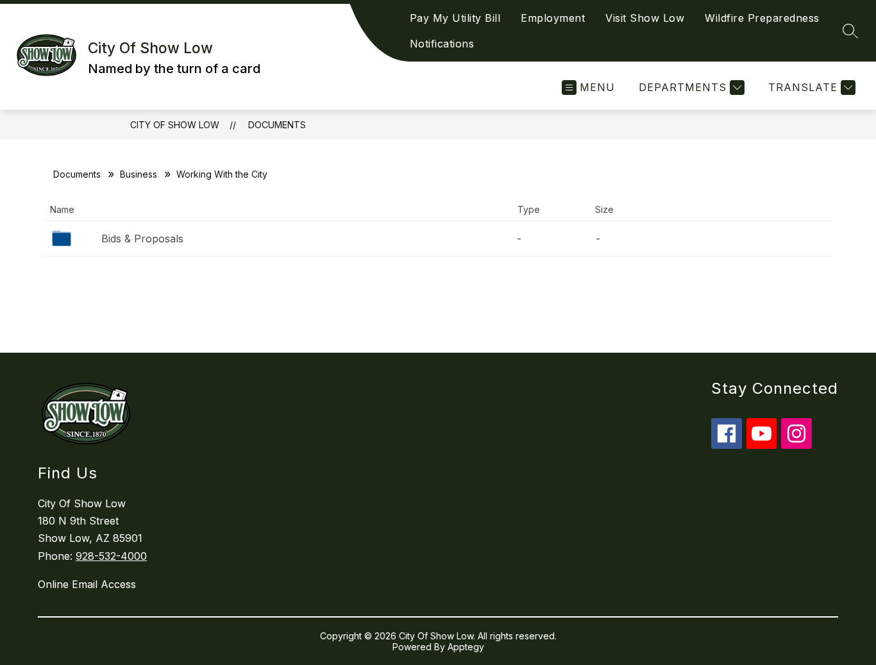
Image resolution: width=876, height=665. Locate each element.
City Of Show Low (174, 124)
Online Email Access (87, 584)
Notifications (442, 43)
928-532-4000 (111, 556)
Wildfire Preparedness (762, 18)
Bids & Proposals (142, 238)
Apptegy (466, 646)
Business (138, 174)
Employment (553, 18)
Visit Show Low (644, 18)
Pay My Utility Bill (455, 18)
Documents (277, 124)
